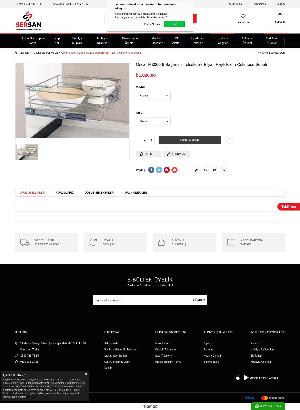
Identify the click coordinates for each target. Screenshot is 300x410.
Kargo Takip (235, 4)
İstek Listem (162, 343)
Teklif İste (288, 206)
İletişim (281, 4)
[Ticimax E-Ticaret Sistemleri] (150, 407)
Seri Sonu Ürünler (272, 40)
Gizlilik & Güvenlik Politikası (121, 349)
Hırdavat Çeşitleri (223, 40)
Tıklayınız (32, 397)
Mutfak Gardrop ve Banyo (32, 40)
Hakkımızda (259, 4)
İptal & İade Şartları (115, 355)
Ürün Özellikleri (32, 192)
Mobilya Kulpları (77, 40)
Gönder (199, 300)
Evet (174, 24)
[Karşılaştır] (214, 170)
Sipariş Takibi (212, 361)
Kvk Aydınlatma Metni (117, 361)
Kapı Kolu (58, 40)
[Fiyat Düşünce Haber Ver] (223, 170)
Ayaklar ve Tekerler (197, 40)
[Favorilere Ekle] (229, 140)
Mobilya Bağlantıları (102, 40)
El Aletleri (176, 40)
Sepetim (208, 349)
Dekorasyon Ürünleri (130, 40)
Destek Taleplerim (166, 349)
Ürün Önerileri (136, 192)
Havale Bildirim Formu (168, 361)
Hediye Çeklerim (213, 355)
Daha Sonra (152, 24)
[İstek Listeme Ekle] (205, 170)
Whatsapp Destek (270, 406)
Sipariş (208, 343)
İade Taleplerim (164, 355)
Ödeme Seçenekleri (99, 192)
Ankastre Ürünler (247, 40)
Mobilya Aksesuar (157, 40)
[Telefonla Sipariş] (196, 170)
